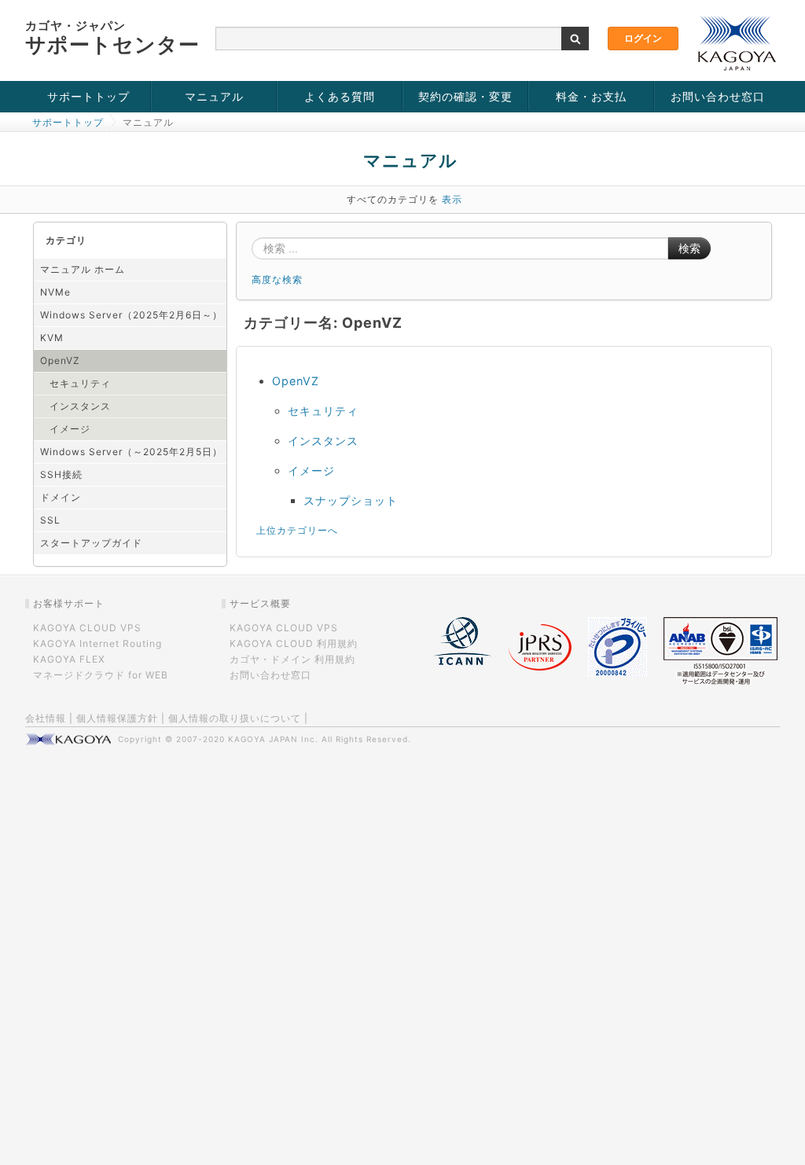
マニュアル (214, 96)
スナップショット (350, 500)
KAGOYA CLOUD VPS (87, 628)
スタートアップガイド (91, 543)
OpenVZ (60, 360)
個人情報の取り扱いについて (234, 718)
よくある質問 (339, 96)
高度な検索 (277, 279)
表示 (452, 199)
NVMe (55, 292)
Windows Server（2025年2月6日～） (131, 315)
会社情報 (45, 718)
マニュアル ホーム (82, 269)
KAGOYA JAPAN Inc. (273, 739)
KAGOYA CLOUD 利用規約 (294, 643)
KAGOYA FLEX (69, 659)
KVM (52, 338)
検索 (689, 248)
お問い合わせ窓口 (718, 96)
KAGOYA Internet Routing (97, 643)
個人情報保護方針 (117, 718)
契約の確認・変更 (465, 96)
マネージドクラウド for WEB (100, 675)
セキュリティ (80, 383)
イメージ (70, 429)
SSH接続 (61, 474)
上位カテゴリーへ (297, 530)
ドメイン (60, 497)
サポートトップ (88, 96)
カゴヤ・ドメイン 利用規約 (292, 659)
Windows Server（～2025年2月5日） (131, 452)
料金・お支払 (591, 96)
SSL (50, 520)
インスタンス (80, 406)
